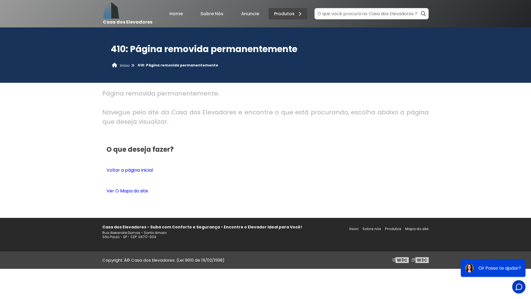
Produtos (284, 14)
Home (176, 14)
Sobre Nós (212, 14)
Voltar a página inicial (129, 170)
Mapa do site (417, 228)
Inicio (354, 228)
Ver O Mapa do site (127, 191)
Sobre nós (372, 228)
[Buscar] (423, 13)
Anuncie (250, 14)
